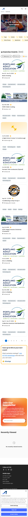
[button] (16, 56)
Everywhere (14, 24)
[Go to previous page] (3, 341)
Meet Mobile (6, 481)
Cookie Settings (14, 505)
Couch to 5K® (6, 477)
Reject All (14, 510)
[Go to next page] (25, 341)
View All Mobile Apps (8, 483)
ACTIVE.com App (7, 476)
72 (21, 340)
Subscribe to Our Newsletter (10, 488)
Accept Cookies (14, 514)
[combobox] (6, 56)
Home (2, 11)
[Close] (26, 491)
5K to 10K (5, 479)
